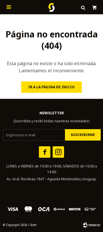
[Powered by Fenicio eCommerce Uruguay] (91, 225)
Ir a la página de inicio (51, 87)
